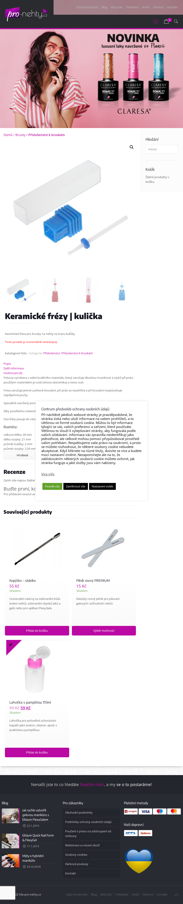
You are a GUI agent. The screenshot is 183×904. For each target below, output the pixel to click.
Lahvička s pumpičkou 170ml (30, 702)
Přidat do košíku (37, 631)
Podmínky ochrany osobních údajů (88, 822)
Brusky (20, 135)
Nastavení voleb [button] (102, 486)
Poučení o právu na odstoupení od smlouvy (88, 833)
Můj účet (117, 7)
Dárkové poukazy (76, 864)
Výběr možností (103, 631)
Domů (8, 135)
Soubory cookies (76, 855)
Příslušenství (51, 353)
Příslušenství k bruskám (46, 135)
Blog (104, 7)
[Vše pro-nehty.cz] (27, 13)
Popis (7, 364)
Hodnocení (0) (13, 373)
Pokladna (132, 7)
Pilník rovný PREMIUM (93, 580)
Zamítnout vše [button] (75, 486)
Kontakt (172, 7)
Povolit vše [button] (52, 486)
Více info (47, 474)
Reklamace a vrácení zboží (82, 845)
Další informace (14, 368)
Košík (145, 7)
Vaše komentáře (87, 7)
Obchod (158, 7)
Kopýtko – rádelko (22, 580)
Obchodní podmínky (79, 812)
